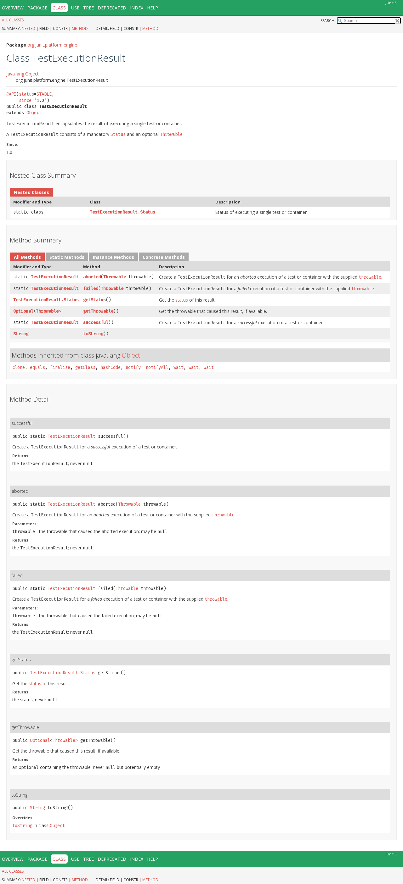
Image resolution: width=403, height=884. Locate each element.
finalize (60, 367)
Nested (28, 28)
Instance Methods (113, 257)
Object (34, 112)
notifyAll (157, 367)
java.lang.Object (22, 74)
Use (75, 8)
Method (80, 28)
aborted (92, 277)
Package (37, 8)
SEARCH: (328, 20)
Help (152, 8)
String (20, 333)
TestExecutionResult (55, 277)
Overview (13, 8)
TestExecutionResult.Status (122, 212)
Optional (23, 311)
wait (178, 367)
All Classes (13, 20)
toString (93, 333)
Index (136, 8)
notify (133, 367)
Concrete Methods (164, 257)
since (25, 100)
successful (95, 322)
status (26, 94)
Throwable (114, 277)
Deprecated (112, 8)
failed (90, 288)
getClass (85, 367)
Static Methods (66, 257)
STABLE (44, 94)
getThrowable (98, 311)
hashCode (110, 367)
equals (37, 367)
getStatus (94, 300)
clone (18, 367)
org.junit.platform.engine (52, 45)
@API (11, 94)
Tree (88, 8)
